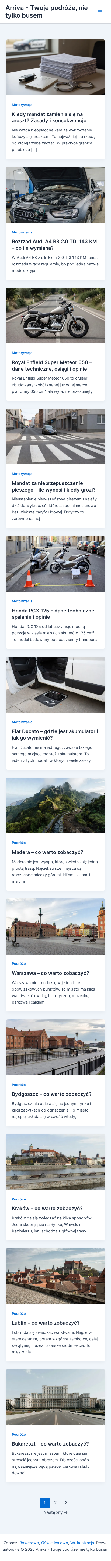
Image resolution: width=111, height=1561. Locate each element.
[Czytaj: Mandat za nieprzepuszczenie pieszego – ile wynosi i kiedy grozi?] (55, 436)
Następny (55, 1512)
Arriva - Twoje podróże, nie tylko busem (46, 11)
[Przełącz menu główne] (100, 11)
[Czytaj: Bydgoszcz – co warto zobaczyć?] (55, 1047)
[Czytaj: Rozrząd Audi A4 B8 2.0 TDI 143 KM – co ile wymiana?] (55, 194)
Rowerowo (29, 1542)
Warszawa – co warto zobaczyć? (50, 973)
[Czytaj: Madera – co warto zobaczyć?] (55, 805)
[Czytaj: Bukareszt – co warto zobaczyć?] (55, 1397)
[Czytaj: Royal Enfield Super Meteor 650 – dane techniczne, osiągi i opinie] (55, 315)
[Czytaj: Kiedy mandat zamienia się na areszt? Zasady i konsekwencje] (55, 67)
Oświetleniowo (54, 1542)
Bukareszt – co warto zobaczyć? (50, 1444)
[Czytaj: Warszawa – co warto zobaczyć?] (55, 926)
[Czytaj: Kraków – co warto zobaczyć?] (55, 1161)
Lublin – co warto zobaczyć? (46, 1323)
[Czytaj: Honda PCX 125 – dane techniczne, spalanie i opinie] (55, 563)
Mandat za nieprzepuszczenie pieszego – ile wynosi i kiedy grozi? (54, 486)
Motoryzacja (22, 105)
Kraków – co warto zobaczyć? (47, 1208)
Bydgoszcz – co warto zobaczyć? (52, 1094)
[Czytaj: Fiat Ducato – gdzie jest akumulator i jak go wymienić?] (55, 684)
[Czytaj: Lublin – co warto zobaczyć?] (55, 1276)
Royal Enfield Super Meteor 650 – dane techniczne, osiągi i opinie (52, 365)
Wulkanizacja (81, 1542)
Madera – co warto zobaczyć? (47, 852)
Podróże (19, 843)
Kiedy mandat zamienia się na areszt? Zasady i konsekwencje (49, 117)
